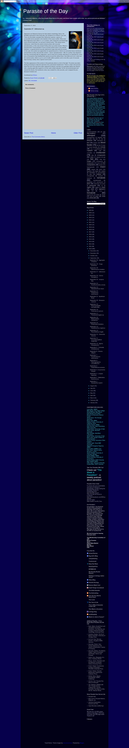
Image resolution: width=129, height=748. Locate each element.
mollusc (98, 174)
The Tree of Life (93, 602)
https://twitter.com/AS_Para (94, 501)
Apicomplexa (91, 133)
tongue (100, 190)
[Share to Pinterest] (56, 78)
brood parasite (93, 147)
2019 (90, 227)
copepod (89, 150)
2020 (90, 224)
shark (103, 187)
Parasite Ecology (94, 582)
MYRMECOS (92, 569)
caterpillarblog (93, 558)
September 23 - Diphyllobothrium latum (97, 287)
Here (88, 34)
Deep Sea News (93, 564)
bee (102, 139)
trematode (34, 80)
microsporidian (101, 172)
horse (98, 163)
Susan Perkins (94, 88)
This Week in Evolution (96, 609)
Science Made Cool (94, 585)
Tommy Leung (94, 91)
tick (93, 191)
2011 (90, 246)
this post (91, 118)
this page (91, 70)
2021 (90, 222)
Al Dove (35, 75)
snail (92, 189)
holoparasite (90, 163)
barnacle (89, 139)
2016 (90, 234)
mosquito (100, 176)
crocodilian (89, 152)
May (91, 393)
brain (103, 145)
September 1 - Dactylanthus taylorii (96, 382)
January (92, 402)
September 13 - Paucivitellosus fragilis (96, 331)
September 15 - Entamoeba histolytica (96, 323)
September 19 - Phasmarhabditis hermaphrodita (95, 306)
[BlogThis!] (51, 78)
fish (29, 80)
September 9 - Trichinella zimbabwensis (97, 348)
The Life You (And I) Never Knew (95, 596)
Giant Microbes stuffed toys (96, 706)
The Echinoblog (93, 593)
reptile (89, 187)
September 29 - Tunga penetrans (96, 264)
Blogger (82, 743)
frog (101, 159)
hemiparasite (99, 161)
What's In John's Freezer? (96, 617)
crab (100, 150)
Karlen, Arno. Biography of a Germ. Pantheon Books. (96, 658)
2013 (90, 241)
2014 (90, 239)
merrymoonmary (67, 743)
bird (88, 143)
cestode (102, 147)
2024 (90, 215)
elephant (98, 157)
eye (104, 157)
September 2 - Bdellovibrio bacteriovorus (97, 378)
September (93, 258)
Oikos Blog (92, 580)
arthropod (91, 135)
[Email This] (49, 78)
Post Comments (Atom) (38, 136)
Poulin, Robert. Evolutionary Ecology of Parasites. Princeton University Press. (96, 667)
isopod (93, 169)
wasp (96, 196)
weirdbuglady (93, 614)
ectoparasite (101, 155)
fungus (89, 161)
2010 (90, 248)
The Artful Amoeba (94, 590)
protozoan (93, 185)
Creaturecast (92, 561)
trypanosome (90, 195)
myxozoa (89, 178)
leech (100, 169)
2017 (90, 232)
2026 (90, 210)
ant (101, 131)
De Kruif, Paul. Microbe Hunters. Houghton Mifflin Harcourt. (95, 640)
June (91, 390)
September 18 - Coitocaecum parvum (96, 310)
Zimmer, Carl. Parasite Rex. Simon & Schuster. (96, 681)
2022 (90, 220)
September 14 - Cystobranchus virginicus (97, 327)
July (91, 388)
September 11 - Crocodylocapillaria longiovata (96, 339)
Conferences (98, 149)
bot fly (98, 145)
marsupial (92, 172)
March (92, 398)
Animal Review (93, 553)
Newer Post (28, 133)
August (92, 386)
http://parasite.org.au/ (93, 493)
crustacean (100, 152)
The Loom (92, 599)
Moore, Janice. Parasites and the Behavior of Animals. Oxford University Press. (96, 662)
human (101, 165)
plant (88, 184)
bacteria (100, 137)
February (93, 400)
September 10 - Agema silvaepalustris (96, 344)
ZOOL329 (93, 198)
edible (92, 157)
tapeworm (102, 189)
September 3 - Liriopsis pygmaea (96, 374)
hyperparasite (91, 167)
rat (102, 185)
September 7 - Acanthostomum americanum (95, 356)
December (93, 251)
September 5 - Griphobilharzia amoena (97, 366)
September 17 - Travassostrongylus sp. (97, 314)
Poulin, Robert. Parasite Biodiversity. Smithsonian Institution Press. (95, 672)
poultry (103, 183)
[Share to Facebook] (54, 78)
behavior (89, 140)
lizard (96, 171)
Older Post (78, 133)
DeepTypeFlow (93, 566)
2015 (90, 236)
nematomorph (97, 180)
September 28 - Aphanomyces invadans (97, 268)
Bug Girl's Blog (93, 556)
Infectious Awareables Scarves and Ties (94, 702)
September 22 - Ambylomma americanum (94, 292)
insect (102, 167)
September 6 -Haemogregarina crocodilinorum (95, 362)
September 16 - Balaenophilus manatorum (94, 319)
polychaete (97, 183)
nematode (101, 178)
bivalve (95, 142)
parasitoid (89, 182)
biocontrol (100, 140)
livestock (89, 171)
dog (92, 155)
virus (91, 196)
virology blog (93, 611)
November (93, 253)
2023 (90, 217)
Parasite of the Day (45, 11)
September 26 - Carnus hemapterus (96, 276)
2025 (90, 212)
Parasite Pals (92, 696)
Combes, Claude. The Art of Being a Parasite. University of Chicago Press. (96, 635)
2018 (90, 229)
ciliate (91, 148)
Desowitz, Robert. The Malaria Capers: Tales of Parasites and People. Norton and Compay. (96, 653)
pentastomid (100, 182)
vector (103, 195)
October (92, 255)
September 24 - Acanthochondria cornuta (97, 284)
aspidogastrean (91, 137)
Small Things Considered (96, 587)
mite (90, 174)
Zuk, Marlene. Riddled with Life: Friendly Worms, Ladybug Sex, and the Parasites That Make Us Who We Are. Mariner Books (96, 687)
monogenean (90, 176)
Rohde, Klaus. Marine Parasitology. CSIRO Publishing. (94, 677)
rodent (97, 187)
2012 (90, 244)
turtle (97, 195)
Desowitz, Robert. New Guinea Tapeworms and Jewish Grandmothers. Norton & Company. (96, 646)
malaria (103, 171)
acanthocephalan (91, 131)
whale (103, 196)
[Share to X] (52, 78)
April (91, 395)
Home (53, 133)
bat (97, 139)
